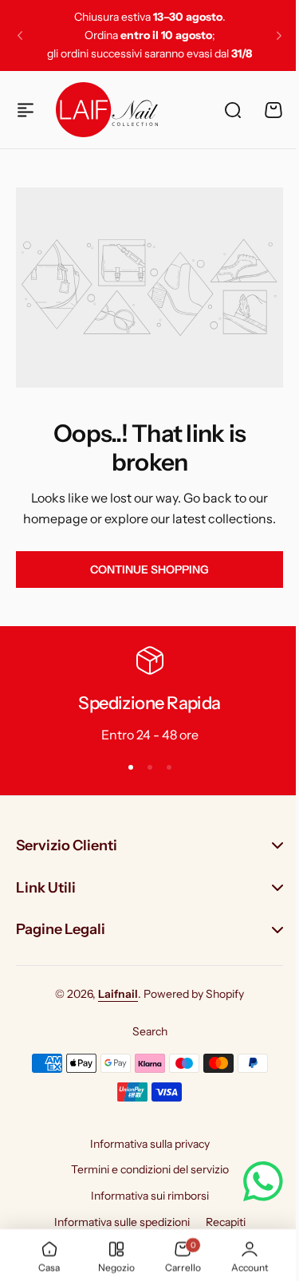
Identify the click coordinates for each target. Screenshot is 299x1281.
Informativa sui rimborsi (144, 1195)
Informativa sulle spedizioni (115, 1222)
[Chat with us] (251, 1181)
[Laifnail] (107, 109)
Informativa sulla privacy (143, 1143)
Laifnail (112, 994)
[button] (20, 36)
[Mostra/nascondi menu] (25, 110)
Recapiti (219, 1222)
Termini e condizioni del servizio (143, 1169)
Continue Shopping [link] (149, 569)
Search (143, 1031)
